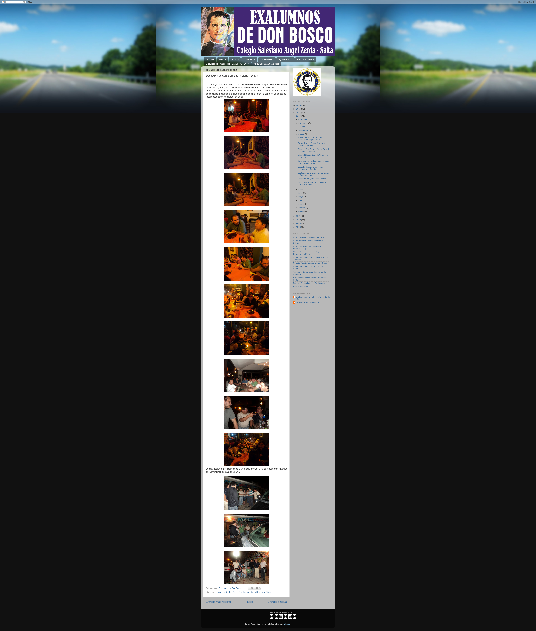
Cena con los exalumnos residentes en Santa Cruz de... (313, 162)
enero (301, 211)
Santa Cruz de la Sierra (261, 592)
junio (300, 193)
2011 (298, 216)
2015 (298, 105)
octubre (302, 127)
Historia (222, 59)
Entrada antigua (277, 601)
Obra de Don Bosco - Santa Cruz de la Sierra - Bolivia (314, 150)
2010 (298, 220)
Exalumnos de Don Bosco (307, 302)
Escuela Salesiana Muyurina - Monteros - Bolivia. (311, 168)
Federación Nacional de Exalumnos (309, 283)
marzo (301, 204)
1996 (298, 227)
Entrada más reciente (219, 601)
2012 (298, 116)
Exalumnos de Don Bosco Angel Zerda (232, 592)
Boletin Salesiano (300, 287)
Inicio (250, 601)
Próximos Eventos (305, 59)
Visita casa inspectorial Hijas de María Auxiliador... (312, 183)
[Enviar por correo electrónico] (249, 588)
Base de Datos (267, 59)
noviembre (303, 123)
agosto (301, 134)
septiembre (303, 130)
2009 (298, 223)
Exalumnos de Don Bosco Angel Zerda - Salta (313, 298)
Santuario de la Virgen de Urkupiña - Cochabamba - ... (314, 174)
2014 (298, 109)
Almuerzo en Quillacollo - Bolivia (312, 179)
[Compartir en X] (254, 588)
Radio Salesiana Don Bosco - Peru (308, 237)
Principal (210, 59)
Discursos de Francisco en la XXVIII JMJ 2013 (227, 64)
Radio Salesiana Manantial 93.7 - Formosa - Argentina (307, 247)
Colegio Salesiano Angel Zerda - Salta (310, 263)
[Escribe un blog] (251, 588)
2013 (298, 113)
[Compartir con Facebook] (257, 588)
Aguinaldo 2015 (285, 59)
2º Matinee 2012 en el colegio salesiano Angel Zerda (311, 138)
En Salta (235, 59)
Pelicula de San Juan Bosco (266, 64)
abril (300, 200)
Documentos (249, 59)
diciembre (303, 119)
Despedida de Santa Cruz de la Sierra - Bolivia (312, 144)
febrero (301, 208)
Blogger (287, 624)
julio (300, 189)
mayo (301, 197)
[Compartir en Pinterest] (259, 588)
